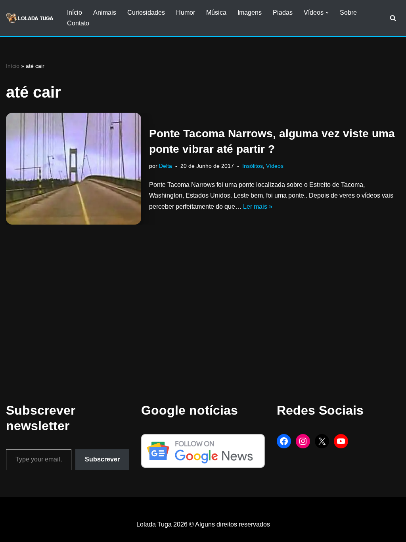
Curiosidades (146, 12)
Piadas (283, 12)
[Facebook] (284, 441)
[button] (327, 12)
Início (74, 12)
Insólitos (252, 166)
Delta (165, 166)
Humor (185, 12)
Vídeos (274, 166)
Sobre (348, 12)
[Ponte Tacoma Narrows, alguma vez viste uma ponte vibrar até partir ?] (73, 169)
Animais (104, 12)
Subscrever (102, 459)
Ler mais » (257, 206)
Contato (78, 23)
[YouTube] (341, 441)
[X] (322, 441)
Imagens (249, 12)
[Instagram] (303, 441)
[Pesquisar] (393, 18)
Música (216, 12)
